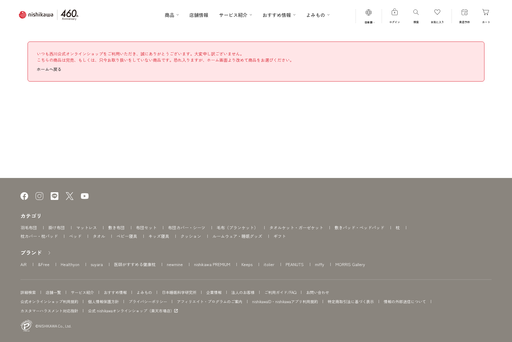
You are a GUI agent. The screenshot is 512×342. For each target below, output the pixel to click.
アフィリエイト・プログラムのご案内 (209, 301)
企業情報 (214, 292)
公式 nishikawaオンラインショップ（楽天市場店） (131, 310)
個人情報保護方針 (103, 301)
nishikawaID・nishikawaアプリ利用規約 (285, 301)
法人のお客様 (243, 292)
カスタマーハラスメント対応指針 (49, 311)
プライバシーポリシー (148, 301)
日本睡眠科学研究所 (179, 292)
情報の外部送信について (405, 301)
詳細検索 (28, 292)
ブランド (31, 252)
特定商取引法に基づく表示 (351, 301)
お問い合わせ (317, 292)
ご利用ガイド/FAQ (280, 292)
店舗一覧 (53, 292)
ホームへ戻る (49, 69)
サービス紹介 (82, 292)
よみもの (144, 292)
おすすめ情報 (115, 292)
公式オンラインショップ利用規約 (49, 301)
